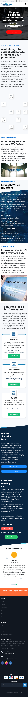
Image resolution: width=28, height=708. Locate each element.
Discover (14, 32)
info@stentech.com (11, 659)
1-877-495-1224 (10, 653)
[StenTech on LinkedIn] (24, 1)
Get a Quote (11, 537)
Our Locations (14, 467)
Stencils (3, 604)
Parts (2, 611)
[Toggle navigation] (25, 4)
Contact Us (14, 471)
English (13, 1)
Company (4, 617)
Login (2, 625)
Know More (14, 356)
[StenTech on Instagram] (21, 1)
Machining (4, 608)
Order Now (7, 529)
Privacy (3, 631)
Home (2, 601)
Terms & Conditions (6, 634)
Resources (4, 614)
